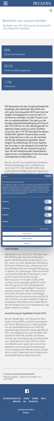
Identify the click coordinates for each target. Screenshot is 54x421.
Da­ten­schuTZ (33, 401)
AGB (24, 401)
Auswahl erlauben (27, 238)
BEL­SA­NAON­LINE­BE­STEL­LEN (12, 398)
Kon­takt (26, 398)
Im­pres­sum (16, 401)
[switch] (48, 208)
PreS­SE (43, 398)
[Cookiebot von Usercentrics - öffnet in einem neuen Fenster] (40, 176)
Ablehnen (27, 243)
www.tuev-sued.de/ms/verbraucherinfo (19, 373)
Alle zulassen (27, 233)
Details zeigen (44, 228)
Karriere (35, 398)
